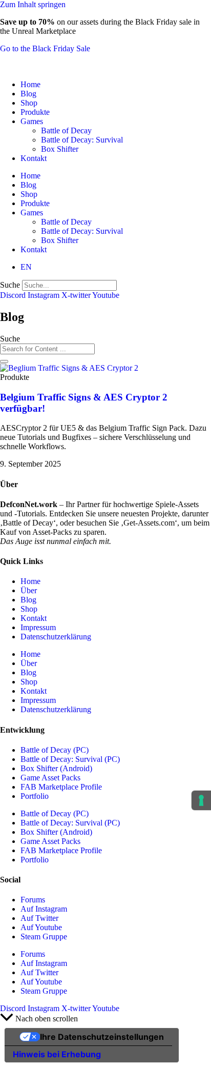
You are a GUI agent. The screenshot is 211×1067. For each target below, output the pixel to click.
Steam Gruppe (43, 936)
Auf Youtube (41, 927)
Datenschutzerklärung (55, 636)
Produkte (35, 112)
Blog (28, 93)
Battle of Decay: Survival (82, 139)
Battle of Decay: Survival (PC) (70, 759)
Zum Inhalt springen (33, 4)
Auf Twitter (39, 918)
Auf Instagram (43, 908)
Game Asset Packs (50, 777)
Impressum (38, 627)
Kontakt (33, 158)
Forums (32, 899)
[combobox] (47, 349)
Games (31, 121)
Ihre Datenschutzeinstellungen (102, 1037)
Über (28, 590)
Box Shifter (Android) (56, 768)
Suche (10, 284)
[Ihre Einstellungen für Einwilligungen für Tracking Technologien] (201, 800)
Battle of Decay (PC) (54, 750)
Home (30, 84)
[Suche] (4, 361)
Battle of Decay (66, 130)
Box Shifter (59, 149)
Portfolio (34, 796)
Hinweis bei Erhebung (57, 1054)
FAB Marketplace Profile (61, 786)
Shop (28, 102)
